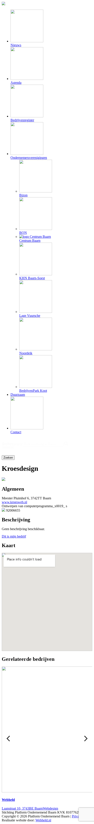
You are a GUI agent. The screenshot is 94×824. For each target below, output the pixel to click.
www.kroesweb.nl (14, 502)
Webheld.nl (43, 820)
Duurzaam (17, 394)
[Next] (85, 738)
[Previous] (9, 738)
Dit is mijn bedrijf (14, 536)
